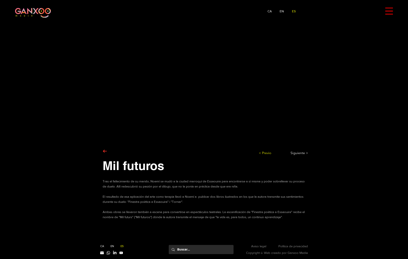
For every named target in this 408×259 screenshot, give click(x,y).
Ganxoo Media (298, 253)
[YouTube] (121, 253)
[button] (389, 11)
